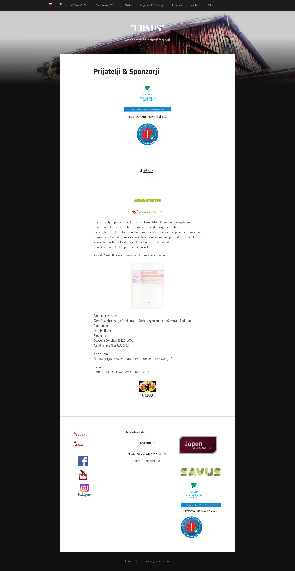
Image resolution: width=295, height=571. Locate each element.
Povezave (177, 5)
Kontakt (195, 5)
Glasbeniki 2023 (105, 5)
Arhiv (211, 5)
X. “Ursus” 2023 (79, 5)
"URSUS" (147, 27)
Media (128, 5)
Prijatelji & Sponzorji (152, 5)
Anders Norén (162, 561)
